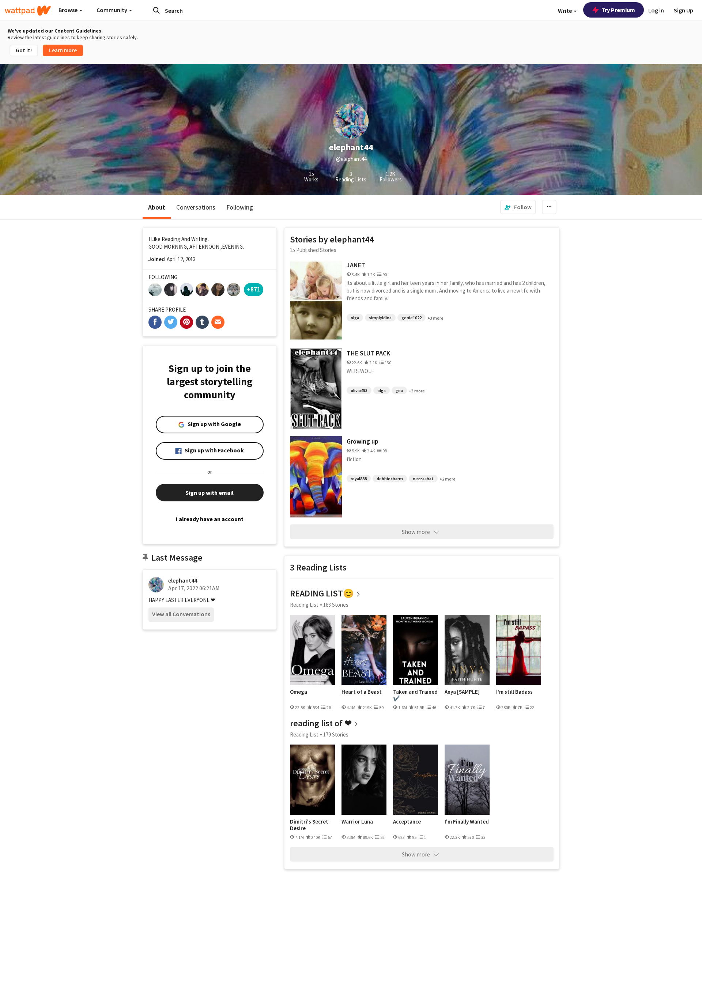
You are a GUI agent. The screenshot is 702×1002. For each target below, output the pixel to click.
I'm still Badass (514, 692)
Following (239, 207)
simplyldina (380, 317)
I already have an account (210, 519)
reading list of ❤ (321, 723)
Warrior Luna (357, 821)
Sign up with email (209, 492)
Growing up (362, 441)
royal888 (359, 478)
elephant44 (182, 580)
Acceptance (407, 821)
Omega (298, 692)
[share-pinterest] (186, 322)
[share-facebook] (155, 322)
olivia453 (359, 390)
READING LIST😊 (322, 593)
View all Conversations (181, 614)
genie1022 (411, 317)
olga (355, 317)
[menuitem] (518, 207)
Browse (68, 10)
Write (565, 10)
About (156, 207)
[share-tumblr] (202, 322)
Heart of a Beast (361, 692)
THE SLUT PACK (368, 353)
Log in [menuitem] (656, 10)
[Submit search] (156, 10)
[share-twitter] (170, 322)
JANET (356, 265)
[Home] (28, 10)
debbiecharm (390, 478)
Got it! (24, 50)
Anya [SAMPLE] (462, 692)
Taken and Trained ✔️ (415, 695)
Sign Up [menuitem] (683, 10)
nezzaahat (423, 478)
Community (112, 10)
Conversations (195, 207)
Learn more (63, 50)
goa (399, 390)
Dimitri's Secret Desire (309, 824)
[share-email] (217, 322)
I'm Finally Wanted (467, 821)
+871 (253, 289)
